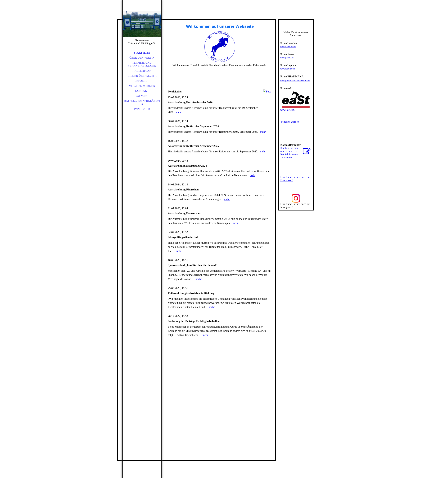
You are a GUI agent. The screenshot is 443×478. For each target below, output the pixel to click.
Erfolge (141, 80)
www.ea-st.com (287, 110)
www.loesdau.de (288, 46)
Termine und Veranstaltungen (142, 64)
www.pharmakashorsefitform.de (295, 80)
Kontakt (142, 90)
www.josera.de (287, 58)
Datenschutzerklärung (142, 102)
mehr (179, 112)
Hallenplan (142, 70)
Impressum (142, 108)
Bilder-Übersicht (141, 75)
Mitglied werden (142, 85)
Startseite (142, 52)
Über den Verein (142, 57)
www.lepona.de (287, 69)
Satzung (141, 95)
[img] (142, 24)
